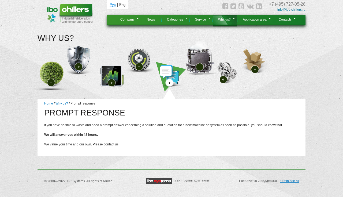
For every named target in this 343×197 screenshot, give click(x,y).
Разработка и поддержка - (269, 181)
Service (200, 19)
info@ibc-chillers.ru (291, 9)
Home (48, 103)
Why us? (224, 19)
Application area (255, 19)
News (151, 19)
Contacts (285, 19)
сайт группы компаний (192, 180)
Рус (113, 5)
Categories (175, 19)
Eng (122, 5)
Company (127, 19)
